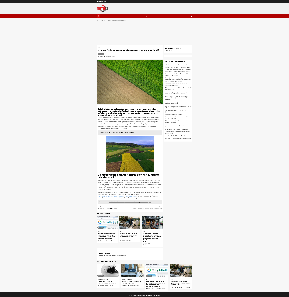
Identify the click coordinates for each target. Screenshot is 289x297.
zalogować (108, 255)
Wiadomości (105, 279)
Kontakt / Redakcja (147, 16)
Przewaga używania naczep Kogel (173, 114)
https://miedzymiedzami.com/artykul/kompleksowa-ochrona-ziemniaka (117, 196)
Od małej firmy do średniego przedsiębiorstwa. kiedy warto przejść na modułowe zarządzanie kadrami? (106, 236)
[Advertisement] (144, 33)
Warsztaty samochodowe (131, 16)
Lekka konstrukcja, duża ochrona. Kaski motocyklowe (178, 64)
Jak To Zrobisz (169, 51)
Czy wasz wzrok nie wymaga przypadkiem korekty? (147, 207)
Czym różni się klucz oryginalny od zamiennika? (177, 129)
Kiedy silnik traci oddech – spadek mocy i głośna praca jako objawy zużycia (128, 235)
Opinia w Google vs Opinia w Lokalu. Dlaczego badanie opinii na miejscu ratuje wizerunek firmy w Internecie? (177, 97)
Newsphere (149, 295)
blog (99, 47)
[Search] (191, 16)
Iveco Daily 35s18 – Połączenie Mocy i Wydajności (177, 135)
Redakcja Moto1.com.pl (110, 56)
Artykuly (104, 16)
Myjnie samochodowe (115, 16)
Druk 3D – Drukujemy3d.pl (162, 16)
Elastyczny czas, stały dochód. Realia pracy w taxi (177, 67)
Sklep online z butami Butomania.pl (107, 207)
